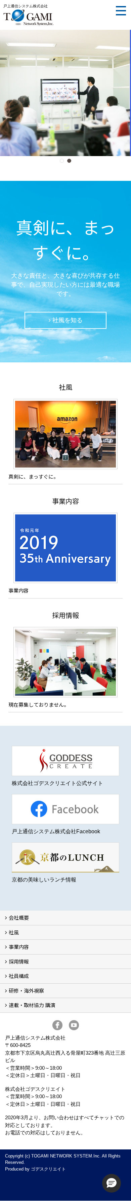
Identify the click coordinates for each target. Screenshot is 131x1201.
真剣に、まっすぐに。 (33, 476)
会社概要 (19, 917)
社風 (14, 932)
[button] (111, 1183)
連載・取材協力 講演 (32, 1004)
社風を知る (67, 320)
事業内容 (18, 590)
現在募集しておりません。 (38, 704)
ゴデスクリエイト (48, 1169)
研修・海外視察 (26, 990)
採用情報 (19, 961)
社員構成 (19, 975)
